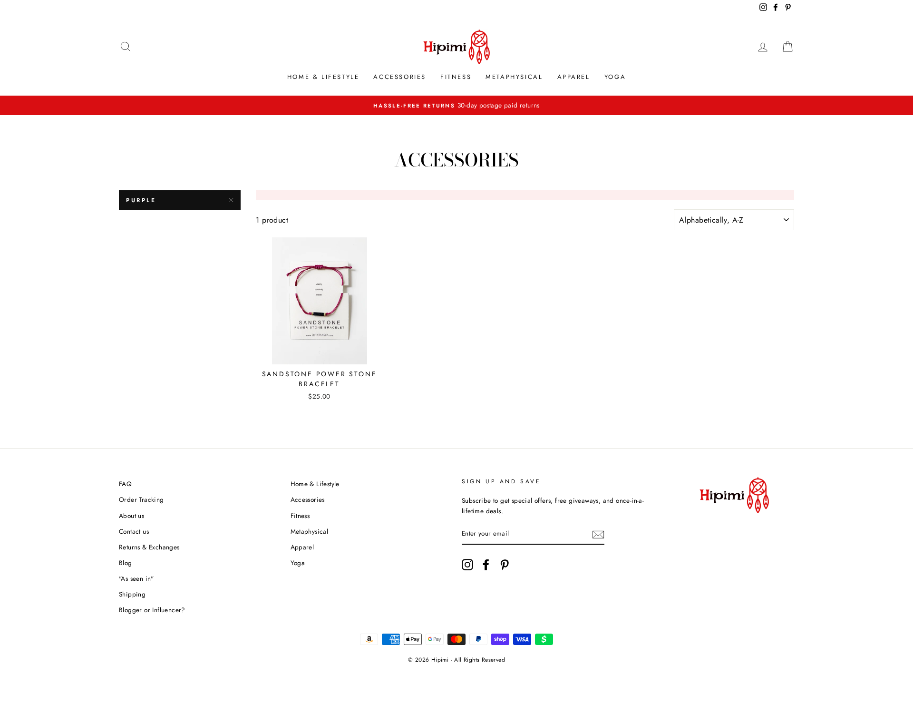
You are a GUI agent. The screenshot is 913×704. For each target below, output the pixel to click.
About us (131, 515)
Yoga (615, 76)
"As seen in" (136, 578)
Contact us (134, 531)
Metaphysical (514, 76)
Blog (125, 562)
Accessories (399, 76)
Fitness (455, 76)
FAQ (125, 484)
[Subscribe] (598, 534)
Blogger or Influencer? (152, 610)
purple (141, 200)
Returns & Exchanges (149, 547)
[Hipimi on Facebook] (486, 564)
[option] (456, 105)
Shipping (132, 594)
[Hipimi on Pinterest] (504, 564)
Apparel (573, 76)
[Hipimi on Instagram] (467, 564)
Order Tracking (141, 499)
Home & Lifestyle (323, 76)
